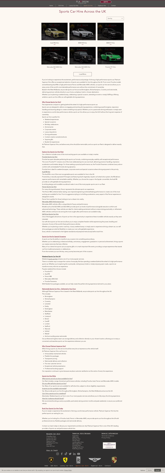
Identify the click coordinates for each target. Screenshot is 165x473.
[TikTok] (66, 454)
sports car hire (52, 259)
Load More (82, 74)
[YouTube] (78, 454)
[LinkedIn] (74, 454)
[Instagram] (57, 454)
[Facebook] (61, 454)
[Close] (163, 470)
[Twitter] (70, 454)
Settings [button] (143, 470)
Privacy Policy (68, 470)
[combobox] (115, 18)
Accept (157, 470)
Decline (150, 470)
